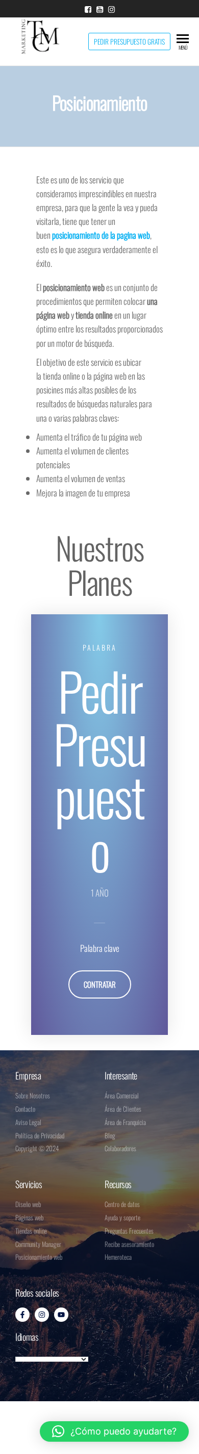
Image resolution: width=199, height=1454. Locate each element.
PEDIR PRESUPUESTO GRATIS (129, 41)
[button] (114, 1431)
